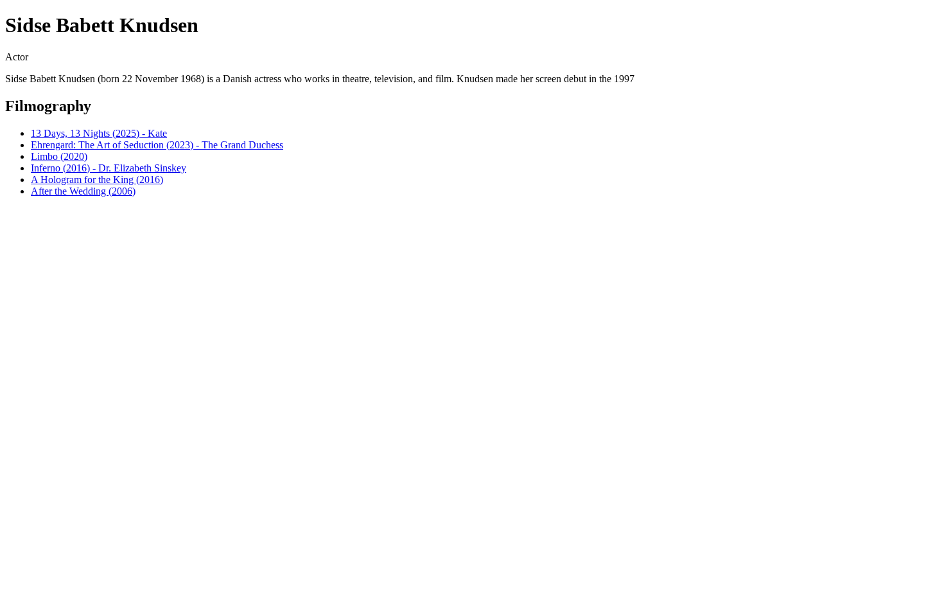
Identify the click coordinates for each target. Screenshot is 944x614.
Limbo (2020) (59, 156)
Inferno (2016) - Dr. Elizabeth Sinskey (108, 167)
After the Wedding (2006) (83, 191)
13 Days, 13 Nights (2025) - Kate (99, 133)
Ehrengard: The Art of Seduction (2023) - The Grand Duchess (157, 144)
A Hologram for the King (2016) (97, 179)
